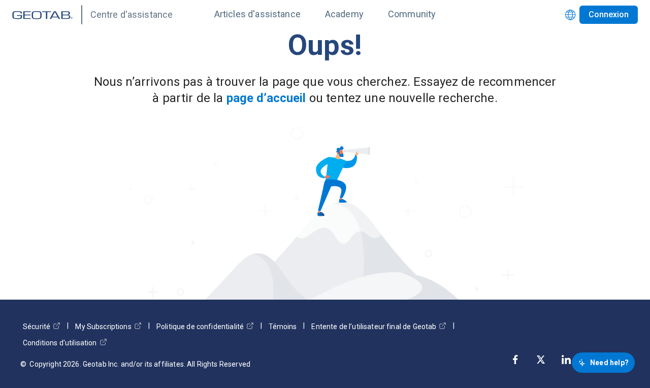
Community (412, 14)
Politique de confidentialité (200, 326)
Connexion (609, 14)
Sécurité (36, 326)
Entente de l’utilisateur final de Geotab (373, 326)
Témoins (283, 326)
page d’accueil (266, 98)
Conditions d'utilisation (60, 343)
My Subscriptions (103, 326)
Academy (344, 14)
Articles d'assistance (257, 14)
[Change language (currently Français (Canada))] (570, 15)
